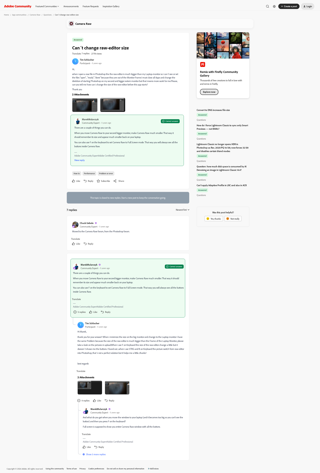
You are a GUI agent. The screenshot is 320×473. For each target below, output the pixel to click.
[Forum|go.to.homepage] (18, 6)
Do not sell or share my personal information (125, 468)
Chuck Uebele (87, 223)
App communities (19, 14)
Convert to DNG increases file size (213, 110)
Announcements (71, 6)
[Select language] (274, 6)
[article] (127, 233)
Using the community (55, 468)
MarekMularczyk (90, 119)
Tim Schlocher (87, 59)
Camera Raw (35, 14)
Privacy (83, 468)
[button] (289, 6)
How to (77, 173)
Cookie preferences (96, 468)
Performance (89, 173)
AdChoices (154, 468)
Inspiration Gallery (111, 6)
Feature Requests (91, 6)
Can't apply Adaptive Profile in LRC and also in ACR (222, 185)
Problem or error (106, 173)
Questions (48, 14)
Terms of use (71, 468)
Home (6, 14)
